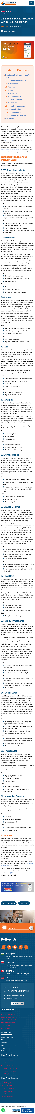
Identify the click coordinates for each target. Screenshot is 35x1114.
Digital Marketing (5, 1025)
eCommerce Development (8, 1019)
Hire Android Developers (8, 1088)
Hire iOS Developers (6, 1085)
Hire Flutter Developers (7, 1091)
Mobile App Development (8, 1014)
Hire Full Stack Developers (8, 1071)
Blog (7, 26)
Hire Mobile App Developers (8, 1083)
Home (2, 26)
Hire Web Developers (7, 1060)
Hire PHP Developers (7, 1063)
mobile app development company (11, 150)
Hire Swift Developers (7, 1096)
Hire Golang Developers (7, 1074)
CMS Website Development (8, 1017)
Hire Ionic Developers (7, 1094)
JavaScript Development (8, 1022)
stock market (9, 140)
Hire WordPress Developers (9, 1068)
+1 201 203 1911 (11, 998)
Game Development (6, 1028)
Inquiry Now (16, 1003)
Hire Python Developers (7, 1065)
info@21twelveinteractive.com (15, 995)
